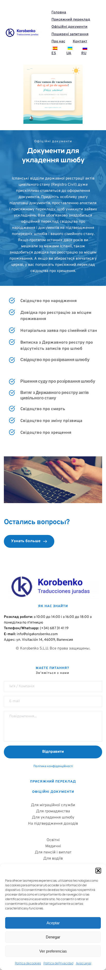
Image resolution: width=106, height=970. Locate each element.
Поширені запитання (70, 34)
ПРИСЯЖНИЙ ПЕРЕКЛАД (53, 782)
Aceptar (53, 923)
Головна (58, 12)
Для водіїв (53, 858)
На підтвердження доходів (53, 823)
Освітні (53, 840)
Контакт (80, 41)
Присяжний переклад (70, 19)
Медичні (53, 846)
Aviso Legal (83, 963)
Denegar (53, 937)
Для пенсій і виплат (53, 852)
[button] (98, 870)
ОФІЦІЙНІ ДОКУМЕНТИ (53, 792)
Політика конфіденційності (53, 766)
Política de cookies (28, 963)
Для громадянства (53, 811)
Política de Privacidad (58, 963)
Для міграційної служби (53, 805)
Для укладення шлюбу (53, 817)
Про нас (58, 41)
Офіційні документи (69, 27)
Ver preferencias (53, 951)
